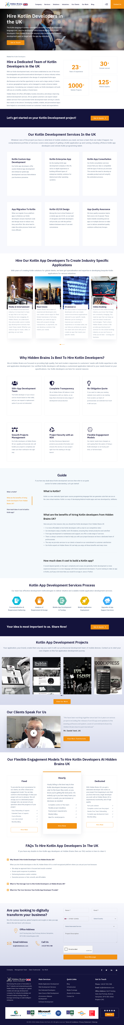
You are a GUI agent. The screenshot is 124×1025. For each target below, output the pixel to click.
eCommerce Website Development (45, 997)
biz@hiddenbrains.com (20, 946)
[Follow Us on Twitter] (104, 971)
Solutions (56, 4)
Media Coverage (72, 990)
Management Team (21, 970)
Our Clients (75, 4)
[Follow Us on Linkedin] (110, 971)
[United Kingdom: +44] (66, 919)
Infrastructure (71, 987)
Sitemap (94, 1022)
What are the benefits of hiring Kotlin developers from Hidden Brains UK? (17, 501)
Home (9, 57)
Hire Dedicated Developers (47, 990)
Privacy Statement (85, 1022)
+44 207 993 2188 (46, 946)
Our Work (85, 4)
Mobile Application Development (49, 984)
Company (38, 4)
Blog (92, 4)
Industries (65, 4)
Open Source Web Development (49, 993)
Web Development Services (47, 987)
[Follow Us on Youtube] (115, 971)
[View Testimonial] (33, 733)
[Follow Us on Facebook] (99, 971)
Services (47, 4)
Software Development (46, 1002)
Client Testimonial (34, 970)
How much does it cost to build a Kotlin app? (18, 511)
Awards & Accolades (73, 993)
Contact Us (70, 996)
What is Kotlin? (12, 492)
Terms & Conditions (71, 1022)
